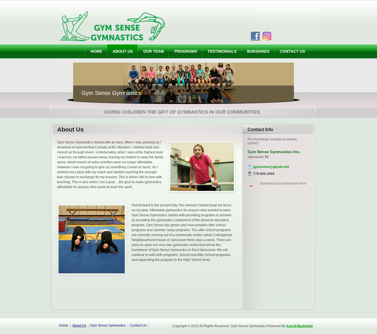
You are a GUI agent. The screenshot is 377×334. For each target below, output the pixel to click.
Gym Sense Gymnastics (108, 325)
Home (96, 51)
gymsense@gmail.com (271, 167)
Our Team (153, 51)
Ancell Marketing (299, 326)
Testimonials (222, 51)
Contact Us (292, 51)
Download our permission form (283, 183)
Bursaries (258, 51)
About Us (123, 51)
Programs (185, 51)
